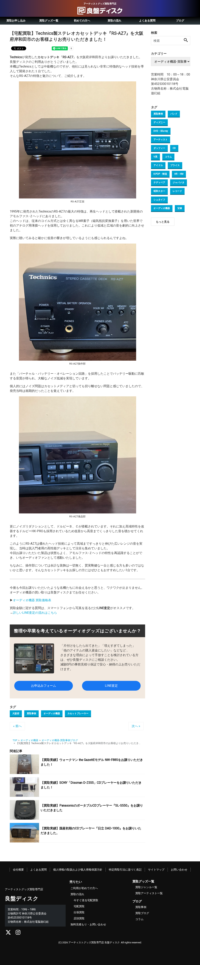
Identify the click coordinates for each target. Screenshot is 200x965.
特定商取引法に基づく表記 (125, 869)
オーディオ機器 (52, 713)
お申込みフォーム (43, 686)
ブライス (175, 165)
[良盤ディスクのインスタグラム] (18, 933)
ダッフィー (159, 148)
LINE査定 (111, 686)
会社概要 (18, 869)
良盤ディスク (21, 898)
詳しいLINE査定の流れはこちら (35, 613)
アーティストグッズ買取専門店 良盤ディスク (94, 942)
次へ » (136, 726)
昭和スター (159, 191)
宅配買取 (79, 906)
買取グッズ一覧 (48, 20)
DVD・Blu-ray (161, 131)
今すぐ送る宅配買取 (86, 900)
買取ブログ (142, 913)
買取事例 (31, 713)
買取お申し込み (16, 20)
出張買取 (79, 912)
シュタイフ (159, 199)
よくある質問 (147, 20)
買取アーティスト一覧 (149, 893)
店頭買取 (79, 918)
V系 (155, 156)
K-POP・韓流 (160, 174)
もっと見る (163, 221)
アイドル (158, 165)
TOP (15, 740)
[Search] (186, 40)
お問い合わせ (179, 869)
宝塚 (179, 208)
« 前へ (17, 726)
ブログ (180, 20)
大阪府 (15, 713)
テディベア (159, 182)
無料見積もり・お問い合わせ (88, 924)
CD (174, 148)
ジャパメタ (178, 182)
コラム (168, 156)
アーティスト (161, 139)
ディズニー (159, 122)
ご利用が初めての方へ (84, 888)
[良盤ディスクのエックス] (8, 933)
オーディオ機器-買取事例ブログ (60, 740)
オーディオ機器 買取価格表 (32, 600)
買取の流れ (114, 20)
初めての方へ (82, 20)
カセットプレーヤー (77, 713)
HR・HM (178, 174)
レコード (177, 191)
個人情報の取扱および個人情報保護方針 (77, 869)
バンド (173, 113)
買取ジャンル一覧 (146, 887)
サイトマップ (156, 869)
